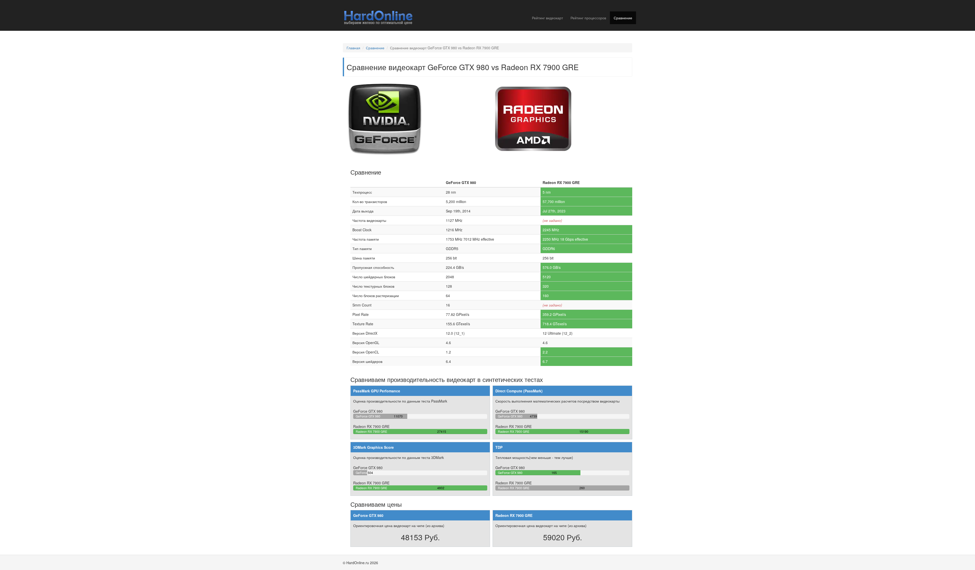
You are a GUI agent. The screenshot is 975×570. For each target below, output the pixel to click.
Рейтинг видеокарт (547, 17)
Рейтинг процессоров (588, 17)
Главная (353, 47)
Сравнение (623, 17)
